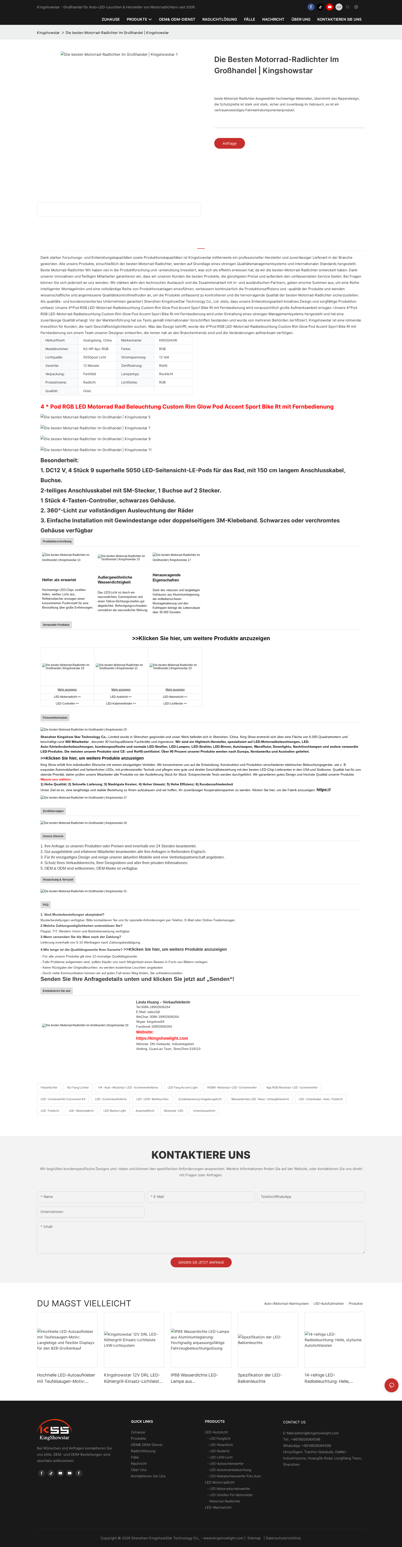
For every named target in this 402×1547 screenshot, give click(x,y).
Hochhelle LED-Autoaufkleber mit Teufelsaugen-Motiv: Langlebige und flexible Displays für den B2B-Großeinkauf (66, 1378)
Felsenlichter (49, 1087)
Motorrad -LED (173, 1110)
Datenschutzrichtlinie (284, 1538)
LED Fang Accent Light (183, 1087)
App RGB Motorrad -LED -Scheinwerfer (292, 1087)
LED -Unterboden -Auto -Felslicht (321, 1099)
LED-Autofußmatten (329, 1303)
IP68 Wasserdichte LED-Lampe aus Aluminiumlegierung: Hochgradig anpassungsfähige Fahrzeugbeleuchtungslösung (201, 1378)
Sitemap (254, 1538)
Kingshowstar (48, 32)
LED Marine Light (115, 1110)
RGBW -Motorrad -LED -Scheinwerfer (232, 1087)
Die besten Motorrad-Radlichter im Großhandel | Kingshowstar (117, 32)
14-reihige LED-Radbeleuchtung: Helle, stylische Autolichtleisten (329, 1378)
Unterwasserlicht (204, 1110)
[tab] (201, 246)
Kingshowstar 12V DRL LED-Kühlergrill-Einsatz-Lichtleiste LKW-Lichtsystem (132, 1378)
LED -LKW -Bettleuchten (152, 1099)
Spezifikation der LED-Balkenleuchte (260, 1378)
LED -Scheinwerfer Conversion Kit (63, 1099)
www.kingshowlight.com (223, 1538)
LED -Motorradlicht (81, 1110)
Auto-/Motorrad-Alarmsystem (286, 1303)
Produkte (356, 1303)
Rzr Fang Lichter (78, 1087)
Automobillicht (145, 1110)
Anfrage (230, 143)
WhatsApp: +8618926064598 (307, 1445)
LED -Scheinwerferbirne (111, 1099)
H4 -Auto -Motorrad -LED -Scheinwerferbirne (128, 1087)
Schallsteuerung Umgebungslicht (199, 1099)
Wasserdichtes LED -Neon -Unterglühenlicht (260, 1099)
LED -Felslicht (50, 1110)
